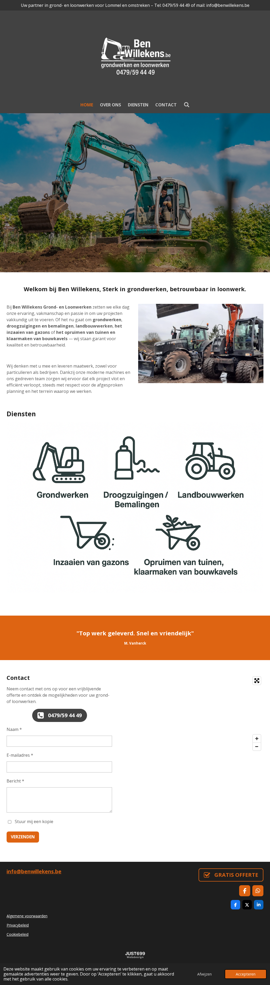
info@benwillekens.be (34, 871)
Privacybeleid (18, 925)
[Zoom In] (257, 739)
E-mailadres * (20, 755)
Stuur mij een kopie (34, 821)
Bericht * (15, 781)
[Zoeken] (186, 104)
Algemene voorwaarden (27, 915)
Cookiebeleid (17, 934)
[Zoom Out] (257, 746)
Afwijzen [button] (204, 974)
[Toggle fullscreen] (257, 681)
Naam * (14, 729)
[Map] (200, 713)
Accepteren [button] (245, 974)
